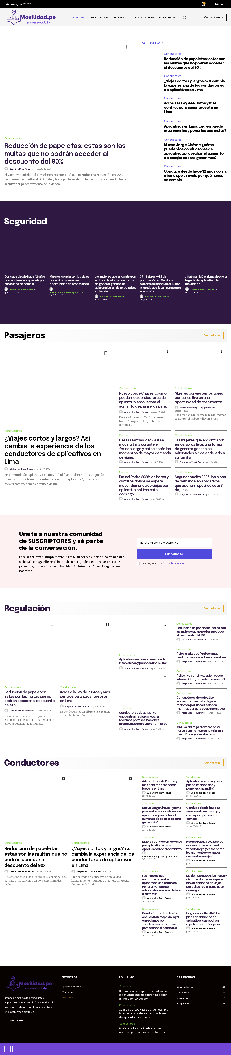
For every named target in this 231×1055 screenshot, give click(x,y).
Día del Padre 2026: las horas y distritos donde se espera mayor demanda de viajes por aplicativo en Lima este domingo (144, 485)
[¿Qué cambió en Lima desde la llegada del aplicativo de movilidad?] (206, 252)
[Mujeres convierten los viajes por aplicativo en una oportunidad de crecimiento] (70, 252)
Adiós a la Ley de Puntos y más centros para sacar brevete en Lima (191, 108)
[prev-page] (6, 306)
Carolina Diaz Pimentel (22, 168)
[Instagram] (15, 1049)
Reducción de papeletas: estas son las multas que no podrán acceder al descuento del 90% (65, 154)
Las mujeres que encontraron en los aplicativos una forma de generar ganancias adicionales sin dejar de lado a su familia (115, 284)
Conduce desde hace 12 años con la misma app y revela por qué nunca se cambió (195, 176)
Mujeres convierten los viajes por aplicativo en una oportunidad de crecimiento (69, 280)
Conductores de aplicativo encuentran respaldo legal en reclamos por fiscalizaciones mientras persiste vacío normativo (160, 921)
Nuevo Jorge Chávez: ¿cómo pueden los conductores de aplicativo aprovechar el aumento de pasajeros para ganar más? (161, 815)
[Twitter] (32, 1049)
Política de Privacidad (173, 563)
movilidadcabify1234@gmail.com (66, 292)
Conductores (13, 138)
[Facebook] (7, 1049)
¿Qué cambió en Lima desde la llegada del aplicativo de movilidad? (206, 280)
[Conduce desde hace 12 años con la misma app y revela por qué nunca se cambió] (149, 172)
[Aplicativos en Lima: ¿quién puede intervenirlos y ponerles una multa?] (149, 126)
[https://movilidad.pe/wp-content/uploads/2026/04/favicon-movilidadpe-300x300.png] (31, 17)
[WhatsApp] (40, 1049)
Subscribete (174, 554)
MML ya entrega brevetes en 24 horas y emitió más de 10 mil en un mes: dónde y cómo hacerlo (199, 731)
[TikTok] (24, 1049)
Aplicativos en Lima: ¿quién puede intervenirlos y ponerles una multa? (204, 785)
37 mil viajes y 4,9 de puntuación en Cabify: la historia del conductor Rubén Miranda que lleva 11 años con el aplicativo (160, 284)
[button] (184, 17)
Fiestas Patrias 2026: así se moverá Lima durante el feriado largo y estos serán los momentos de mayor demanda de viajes (145, 449)
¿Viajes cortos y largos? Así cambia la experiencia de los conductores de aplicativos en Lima (194, 85)
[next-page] (224, 306)
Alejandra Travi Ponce (21, 289)
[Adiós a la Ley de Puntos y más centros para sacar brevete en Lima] (149, 104)
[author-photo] (6, 169)
